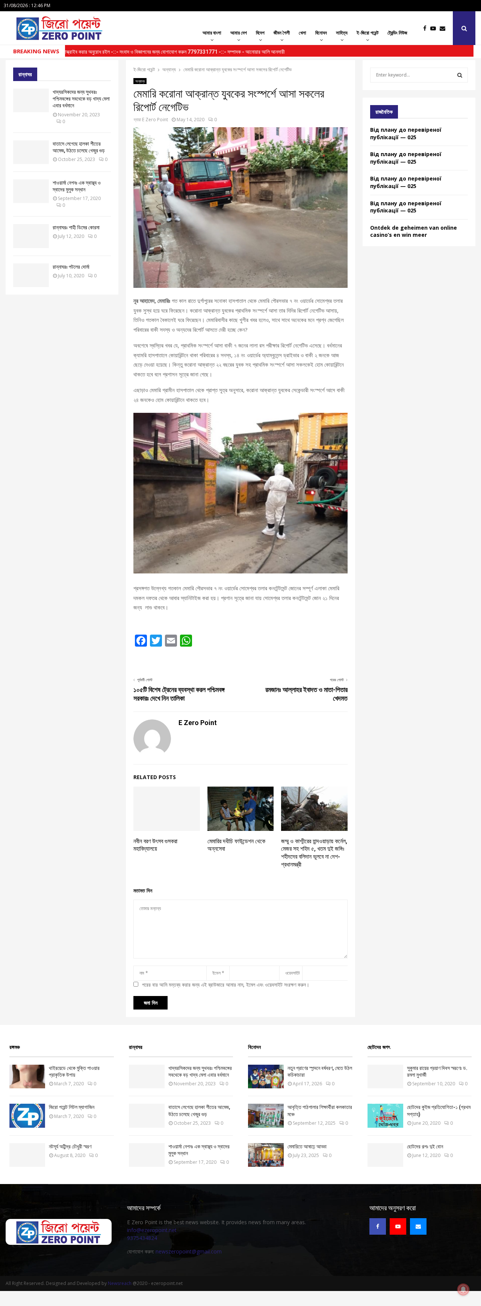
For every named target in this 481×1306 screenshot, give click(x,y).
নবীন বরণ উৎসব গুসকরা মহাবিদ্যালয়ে (155, 845)
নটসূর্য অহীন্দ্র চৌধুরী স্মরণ (70, 1147)
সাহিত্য (342, 32)
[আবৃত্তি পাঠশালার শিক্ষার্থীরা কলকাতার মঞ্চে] (266, 1115)
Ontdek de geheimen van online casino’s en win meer (413, 231)
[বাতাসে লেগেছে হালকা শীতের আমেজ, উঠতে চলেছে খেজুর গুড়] (31, 152)
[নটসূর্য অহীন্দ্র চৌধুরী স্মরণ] (27, 1155)
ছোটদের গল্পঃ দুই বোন (425, 1147)
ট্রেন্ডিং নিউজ (397, 32)
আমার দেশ (238, 32)
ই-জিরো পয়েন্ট (367, 32)
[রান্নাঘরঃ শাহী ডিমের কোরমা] (31, 236)
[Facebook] (426, 28)
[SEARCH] (460, 75)
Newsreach (120, 1283)
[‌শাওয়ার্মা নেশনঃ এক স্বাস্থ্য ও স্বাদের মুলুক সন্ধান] (31, 191)
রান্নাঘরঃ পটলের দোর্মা (71, 267)
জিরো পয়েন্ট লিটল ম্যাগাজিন (71, 1107)
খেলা (302, 32)
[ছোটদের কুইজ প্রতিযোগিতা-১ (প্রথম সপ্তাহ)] (385, 1115)
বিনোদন (321, 32)
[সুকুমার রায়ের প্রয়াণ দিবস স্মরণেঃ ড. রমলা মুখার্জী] (385, 1076)
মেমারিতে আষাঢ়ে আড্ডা (307, 1147)
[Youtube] (435, 28)
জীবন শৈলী (282, 32)
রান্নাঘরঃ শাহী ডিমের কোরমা (76, 227)
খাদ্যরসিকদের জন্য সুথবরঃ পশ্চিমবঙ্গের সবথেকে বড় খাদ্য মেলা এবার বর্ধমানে (81, 98)
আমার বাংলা (212, 32)
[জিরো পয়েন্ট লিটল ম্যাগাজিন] (27, 1115)
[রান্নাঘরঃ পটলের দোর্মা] (31, 275)
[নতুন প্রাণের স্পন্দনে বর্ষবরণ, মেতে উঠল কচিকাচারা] (266, 1076)
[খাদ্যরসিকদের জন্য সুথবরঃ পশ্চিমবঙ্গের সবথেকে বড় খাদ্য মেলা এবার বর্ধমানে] (31, 100)
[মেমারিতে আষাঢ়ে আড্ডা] (266, 1155)
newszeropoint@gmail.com (189, 1251)
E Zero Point (155, 119)
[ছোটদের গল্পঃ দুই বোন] (385, 1155)
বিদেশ (260, 32)
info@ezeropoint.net (152, 1230)
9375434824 (142, 1237)
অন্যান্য (140, 81)
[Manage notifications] (463, 1289)
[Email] (444, 28)
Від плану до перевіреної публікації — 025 (406, 133)
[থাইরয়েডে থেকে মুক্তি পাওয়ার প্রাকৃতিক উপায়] (27, 1076)
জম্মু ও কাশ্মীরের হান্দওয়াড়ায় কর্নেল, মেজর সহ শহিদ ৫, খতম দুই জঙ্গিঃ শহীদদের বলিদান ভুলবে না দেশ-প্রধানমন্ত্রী (314, 853)
